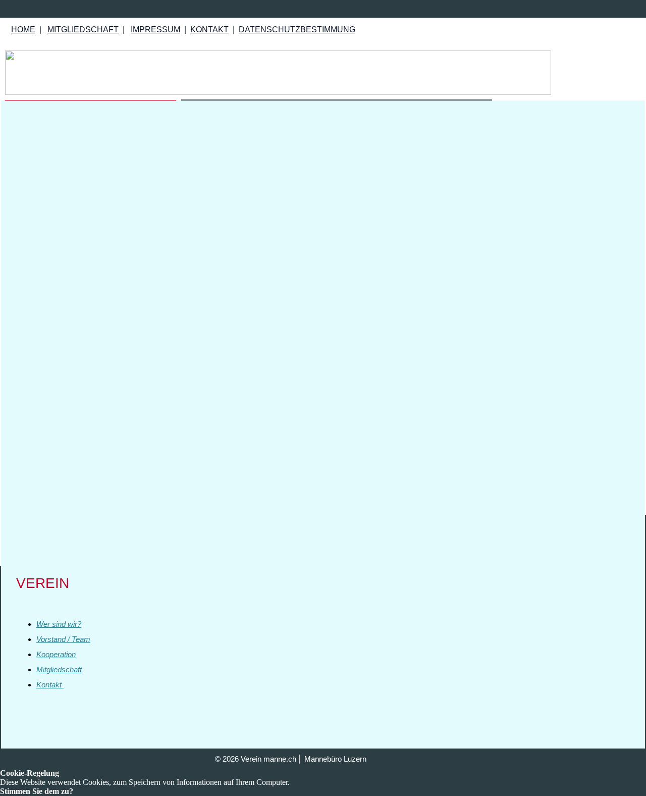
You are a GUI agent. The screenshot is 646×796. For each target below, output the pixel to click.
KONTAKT (209, 29)
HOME (23, 29)
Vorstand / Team (63, 639)
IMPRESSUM (155, 29)
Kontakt (50, 684)
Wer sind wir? (58, 624)
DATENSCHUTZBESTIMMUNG (297, 29)
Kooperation (56, 654)
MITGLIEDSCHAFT (83, 29)
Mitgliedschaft (59, 669)
